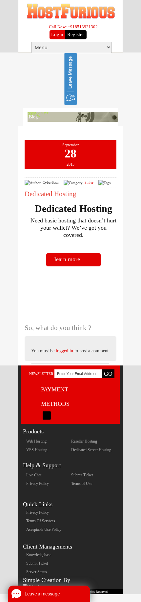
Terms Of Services (40, 521)
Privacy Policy (37, 483)
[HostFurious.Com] (71, 18)
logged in (65, 350)
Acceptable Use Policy (43, 529)
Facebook (47, 415)
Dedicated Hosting (50, 194)
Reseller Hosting (84, 441)
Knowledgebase (38, 554)
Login (57, 34)
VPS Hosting (36, 449)
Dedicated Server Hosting (91, 449)
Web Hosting (36, 441)
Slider (89, 182)
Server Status (36, 572)
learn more (67, 259)
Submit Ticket (82, 475)
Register (75, 34)
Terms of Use (81, 483)
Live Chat (33, 475)
